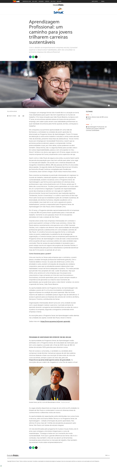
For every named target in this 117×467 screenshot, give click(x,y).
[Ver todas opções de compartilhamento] (39, 57)
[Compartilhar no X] (36, 57)
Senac (87, 114)
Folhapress (96, 461)
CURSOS (47, 1)
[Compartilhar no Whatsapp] (33, 57)
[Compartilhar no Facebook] (30, 57)
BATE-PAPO (95, 1)
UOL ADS (59, 1)
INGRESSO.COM (27, 1)
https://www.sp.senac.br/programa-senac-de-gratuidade (49, 360)
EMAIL (102, 1)
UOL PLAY (53, 1)
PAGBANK (41, 1)
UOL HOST (34, 1)
